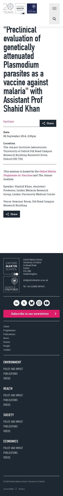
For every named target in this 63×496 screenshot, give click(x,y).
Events (6, 342)
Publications (9, 334)
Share (50, 123)
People (6, 346)
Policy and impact (13, 368)
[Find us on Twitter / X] (24, 303)
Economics (10, 441)
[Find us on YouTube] (47, 303)
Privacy (22, 489)
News (6, 338)
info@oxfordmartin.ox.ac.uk (35, 280)
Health (7, 388)
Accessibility (8, 489)
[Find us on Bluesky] (32, 303)
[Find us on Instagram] (39, 303)
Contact (7, 350)
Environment (12, 362)
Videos (6, 378)
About (6, 326)
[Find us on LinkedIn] (16, 303)
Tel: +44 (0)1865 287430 (34, 286)
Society (8, 415)
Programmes (9, 330)
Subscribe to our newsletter (30, 313)
